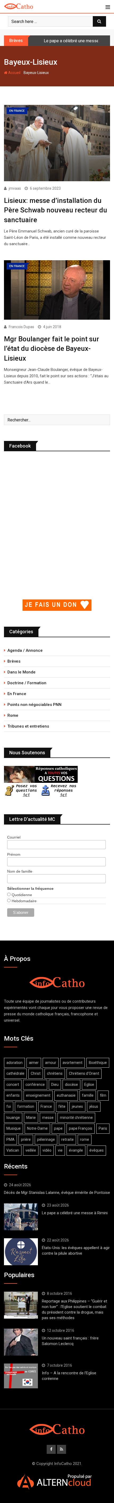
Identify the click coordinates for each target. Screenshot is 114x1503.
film (103, 1095)
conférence (35, 1084)
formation (25, 1106)
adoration (14, 1062)
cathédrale (15, 1073)
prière (26, 1139)
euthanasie (66, 1095)
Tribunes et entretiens (28, 726)
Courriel (13, 837)
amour (50, 1062)
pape (58, 1128)
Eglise (89, 1084)
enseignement (38, 1095)
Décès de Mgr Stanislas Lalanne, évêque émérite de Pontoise (57, 1192)
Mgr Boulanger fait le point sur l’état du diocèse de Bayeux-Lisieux (51, 348)
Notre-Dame (37, 1128)
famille (88, 1095)
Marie (31, 1117)
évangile (76, 1150)
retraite (67, 1139)
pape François (80, 1128)
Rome (12, 715)
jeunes (77, 1106)
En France (16, 693)
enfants (13, 1095)
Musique (13, 1128)
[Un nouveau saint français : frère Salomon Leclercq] (21, 1342)
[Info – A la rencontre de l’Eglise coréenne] (21, 1376)
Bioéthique (98, 1062)
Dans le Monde (21, 672)
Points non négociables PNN (34, 704)
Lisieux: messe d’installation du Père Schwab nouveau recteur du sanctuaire (55, 210)
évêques (96, 1150)
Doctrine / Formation (26, 683)
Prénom (13, 854)
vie (60, 1150)
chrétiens (55, 1073)
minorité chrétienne (76, 1117)
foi (8, 1106)
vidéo (46, 1150)
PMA (10, 1139)
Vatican (12, 1150)
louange (13, 1117)
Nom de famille (19, 871)
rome (84, 1139)
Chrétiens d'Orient (84, 1073)
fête (61, 1106)
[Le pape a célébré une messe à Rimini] (21, 1216)
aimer (34, 1062)
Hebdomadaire (24, 901)
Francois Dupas (21, 327)
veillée (30, 1150)
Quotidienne (21, 895)
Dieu (55, 1084)
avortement (72, 1062)
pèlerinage (46, 1139)
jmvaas (15, 188)
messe (48, 1117)
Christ (36, 1073)
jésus (93, 1106)
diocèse (71, 1084)
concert (12, 1084)
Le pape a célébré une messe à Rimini (75, 1213)
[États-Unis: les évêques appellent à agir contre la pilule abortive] (21, 1251)
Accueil (13, 73)
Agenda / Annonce (25, 650)
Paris (103, 1128)
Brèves (13, 661)
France (46, 1106)
